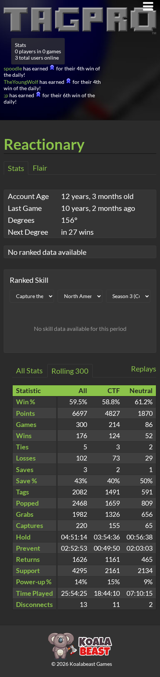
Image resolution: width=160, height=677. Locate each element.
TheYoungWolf (21, 82)
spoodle (13, 68)
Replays (143, 368)
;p (6, 95)
